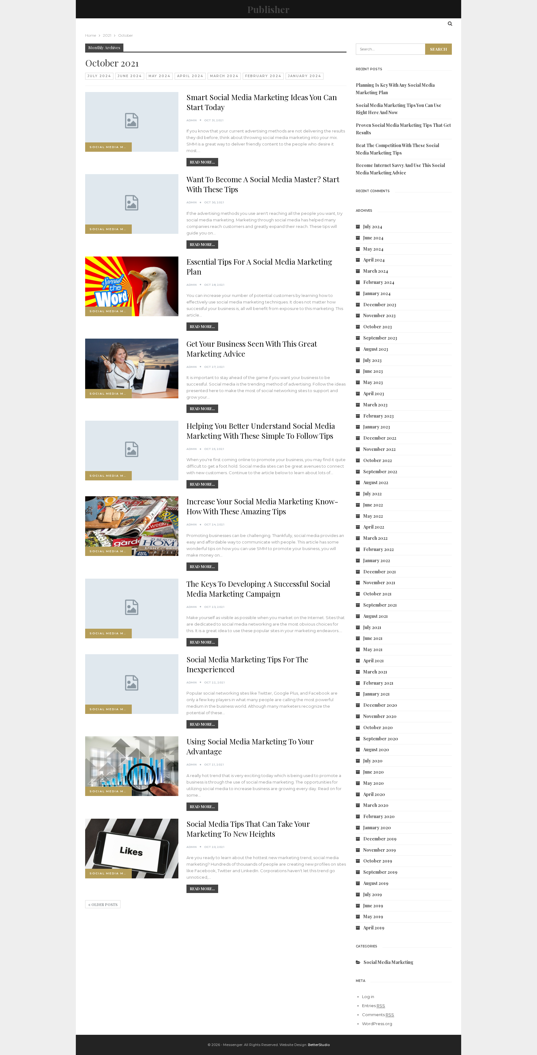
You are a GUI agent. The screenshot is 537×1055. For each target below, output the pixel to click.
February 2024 (263, 76)
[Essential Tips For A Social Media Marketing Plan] (131, 286)
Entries (373, 1005)
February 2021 (378, 683)
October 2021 (377, 594)
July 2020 (373, 761)
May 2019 (373, 916)
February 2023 (378, 416)
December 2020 (380, 705)
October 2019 (377, 861)
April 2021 (373, 661)
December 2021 (379, 572)
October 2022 (377, 460)
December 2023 (379, 305)
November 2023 (379, 315)
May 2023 (373, 382)
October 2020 (378, 727)
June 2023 (373, 371)
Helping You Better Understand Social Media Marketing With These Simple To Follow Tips (260, 431)
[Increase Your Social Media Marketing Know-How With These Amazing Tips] (131, 526)
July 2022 (372, 494)
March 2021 (375, 672)
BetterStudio (319, 1045)
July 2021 (372, 627)
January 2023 (376, 427)
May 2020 (373, 783)
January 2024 (304, 76)
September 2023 (380, 338)
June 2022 (373, 505)
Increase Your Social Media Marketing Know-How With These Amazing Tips (262, 506)
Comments (378, 1014)
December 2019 (380, 839)
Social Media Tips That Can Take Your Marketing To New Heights (248, 829)
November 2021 (379, 582)
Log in (368, 996)
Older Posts (103, 904)
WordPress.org (377, 1023)
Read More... (202, 162)
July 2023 (372, 360)
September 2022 (380, 471)
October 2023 (377, 327)
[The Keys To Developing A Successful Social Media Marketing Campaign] (131, 608)
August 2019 (375, 883)
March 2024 (224, 76)
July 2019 (372, 894)
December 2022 (379, 438)
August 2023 (375, 349)
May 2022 (373, 516)
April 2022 (373, 527)
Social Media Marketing (111, 147)
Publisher (268, 9)
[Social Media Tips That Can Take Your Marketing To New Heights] (131, 848)
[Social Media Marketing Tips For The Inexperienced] (131, 684)
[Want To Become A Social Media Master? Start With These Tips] (131, 204)
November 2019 (379, 850)
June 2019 (373, 906)
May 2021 (373, 649)
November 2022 (379, 449)
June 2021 (373, 638)
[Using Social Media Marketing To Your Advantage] (131, 766)
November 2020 (380, 716)
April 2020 (374, 794)
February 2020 (379, 816)
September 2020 (380, 739)
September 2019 (380, 872)
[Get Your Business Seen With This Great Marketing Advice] (131, 368)
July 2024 (99, 76)
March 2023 (375, 405)
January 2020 (377, 828)
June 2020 (373, 772)
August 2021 (375, 616)
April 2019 (373, 928)
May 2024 (159, 76)
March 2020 (375, 805)
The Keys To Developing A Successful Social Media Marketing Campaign (258, 589)
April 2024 (190, 76)
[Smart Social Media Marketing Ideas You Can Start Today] (131, 122)
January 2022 (376, 560)
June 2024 (130, 76)
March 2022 (375, 538)
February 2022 (378, 549)
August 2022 (375, 482)
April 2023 (373, 393)
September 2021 (380, 605)
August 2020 (376, 749)
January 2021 (376, 694)
